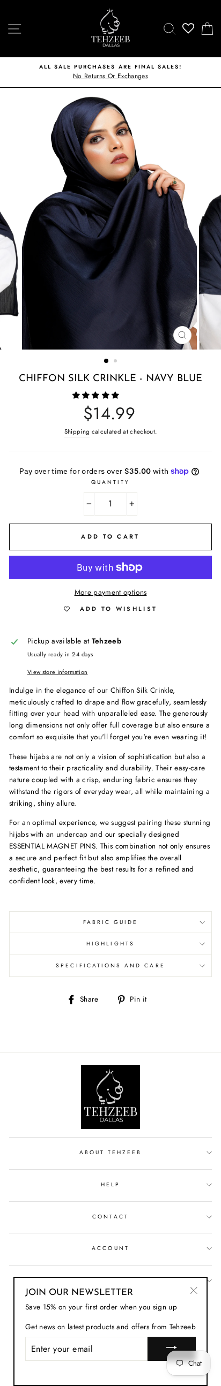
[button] (97, 395)
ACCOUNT (110, 1248)
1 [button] (106, 361)
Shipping (77, 431)
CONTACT (110, 1217)
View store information (57, 672)
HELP (110, 1184)
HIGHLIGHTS (110, 944)
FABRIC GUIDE (110, 922)
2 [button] (116, 362)
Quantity (110, 482)
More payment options (111, 592)
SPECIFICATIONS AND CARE (110, 965)
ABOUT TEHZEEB (110, 1152)
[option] (110, 72)
